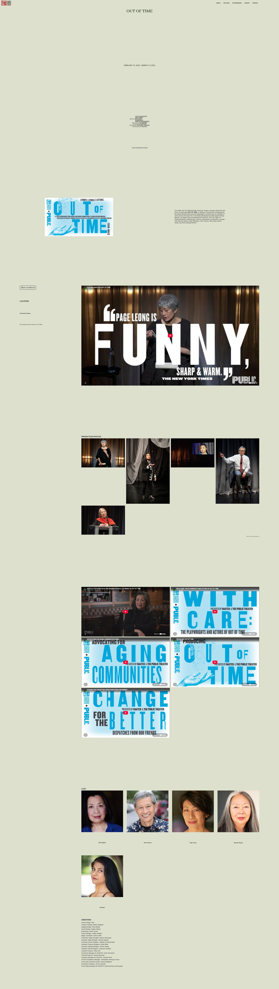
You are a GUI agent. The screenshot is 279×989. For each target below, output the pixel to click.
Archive (255, 3)
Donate (247, 3)
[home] (6, 3)
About (218, 3)
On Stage (226, 3)
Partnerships (237, 3)
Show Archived (28, 287)
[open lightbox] (103, 452)
